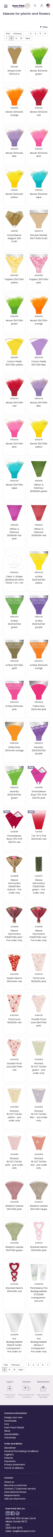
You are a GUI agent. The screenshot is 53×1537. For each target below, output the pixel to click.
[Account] (41, 5)
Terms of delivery (14, 1468)
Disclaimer (10, 1447)
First (8, 33)
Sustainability (11, 1434)
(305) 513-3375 (14, 1527)
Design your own (13, 1417)
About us (9, 1482)
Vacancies (10, 1437)
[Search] (35, 5)
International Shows (15, 1492)
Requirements (12, 1495)
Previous (18, 33)
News (7, 1430)
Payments (10, 1461)
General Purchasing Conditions (21, 1451)
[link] (9, 1390)
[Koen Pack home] (21, 5)
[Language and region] (48, 5)
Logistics (9, 1454)
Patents (8, 1457)
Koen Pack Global (14, 1427)
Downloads (10, 1420)
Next (28, 38)
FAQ (6, 1424)
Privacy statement (14, 1464)
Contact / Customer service (20, 1488)
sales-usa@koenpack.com (20, 1531)
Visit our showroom (14, 1498)
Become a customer (15, 1485)
